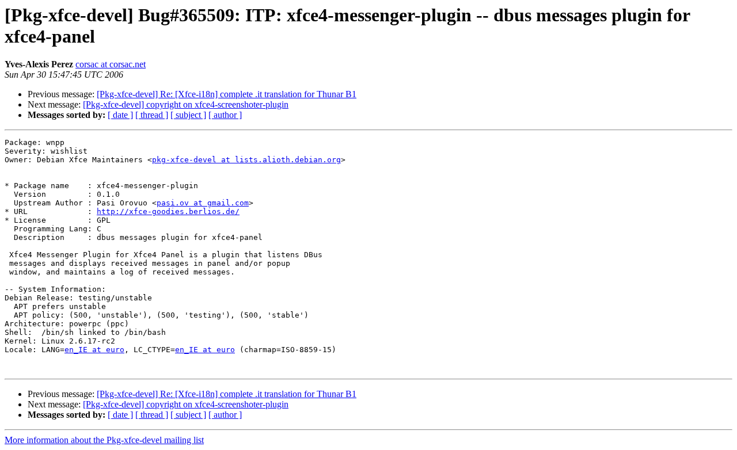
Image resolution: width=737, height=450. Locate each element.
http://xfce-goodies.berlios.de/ (168, 211)
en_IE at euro (94, 349)
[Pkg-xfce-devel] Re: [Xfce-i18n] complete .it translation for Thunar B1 (226, 94)
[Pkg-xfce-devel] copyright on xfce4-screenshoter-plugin (185, 104)
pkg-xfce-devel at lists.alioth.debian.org (246, 159)
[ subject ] (188, 115)
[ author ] (225, 115)
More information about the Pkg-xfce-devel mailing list (104, 440)
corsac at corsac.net (110, 64)
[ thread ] (151, 115)
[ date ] (120, 115)
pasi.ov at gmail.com (203, 203)
